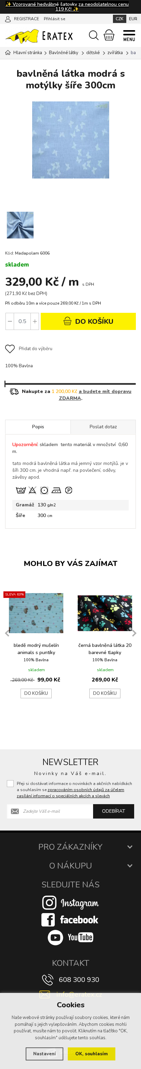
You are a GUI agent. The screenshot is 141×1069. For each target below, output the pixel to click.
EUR (133, 19)
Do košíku (36, 693)
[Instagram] (70, 902)
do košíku (93, 321)
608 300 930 (79, 979)
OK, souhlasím (91, 1054)
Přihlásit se (54, 19)
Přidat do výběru (35, 349)
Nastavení (44, 1054)
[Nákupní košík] (109, 34)
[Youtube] (70, 937)
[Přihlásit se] (8, 18)
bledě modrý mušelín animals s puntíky (36, 649)
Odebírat (113, 811)
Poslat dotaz (103, 426)
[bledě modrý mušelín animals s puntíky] (36, 613)
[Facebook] (70, 920)
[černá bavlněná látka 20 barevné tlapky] (105, 613)
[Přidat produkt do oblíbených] (61, 596)
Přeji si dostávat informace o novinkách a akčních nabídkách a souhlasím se (74, 790)
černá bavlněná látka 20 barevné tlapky (104, 649)
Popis (38, 426)
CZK (120, 19)
